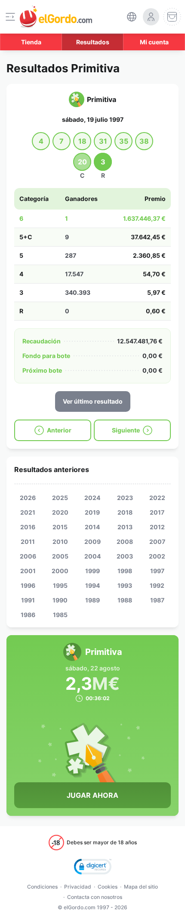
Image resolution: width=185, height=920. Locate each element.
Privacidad (77, 886)
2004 (92, 556)
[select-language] (131, 16)
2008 (125, 541)
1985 (60, 614)
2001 (28, 570)
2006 (28, 556)
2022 (157, 497)
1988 (124, 600)
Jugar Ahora (92, 795)
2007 (157, 541)
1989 (92, 600)
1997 (157, 570)
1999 (92, 570)
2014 (92, 527)
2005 (60, 556)
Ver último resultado (93, 401)
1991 (28, 600)
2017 (157, 512)
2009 (92, 541)
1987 (157, 600)
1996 (28, 585)
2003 (125, 556)
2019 (92, 512)
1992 (157, 585)
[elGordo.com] (56, 16)
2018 (125, 512)
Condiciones (42, 886)
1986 (28, 614)
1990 (60, 600)
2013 (125, 527)
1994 (92, 585)
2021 (27, 512)
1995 (60, 585)
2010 (60, 541)
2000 (60, 570)
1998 (124, 570)
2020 (60, 512)
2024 (92, 497)
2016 (27, 527)
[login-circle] (151, 16)
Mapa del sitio (141, 886)
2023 (125, 497)
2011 (28, 541)
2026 (28, 497)
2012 (157, 527)
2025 (60, 497)
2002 (157, 556)
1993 (124, 585)
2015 (60, 527)
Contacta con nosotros (94, 897)
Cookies (107, 886)
